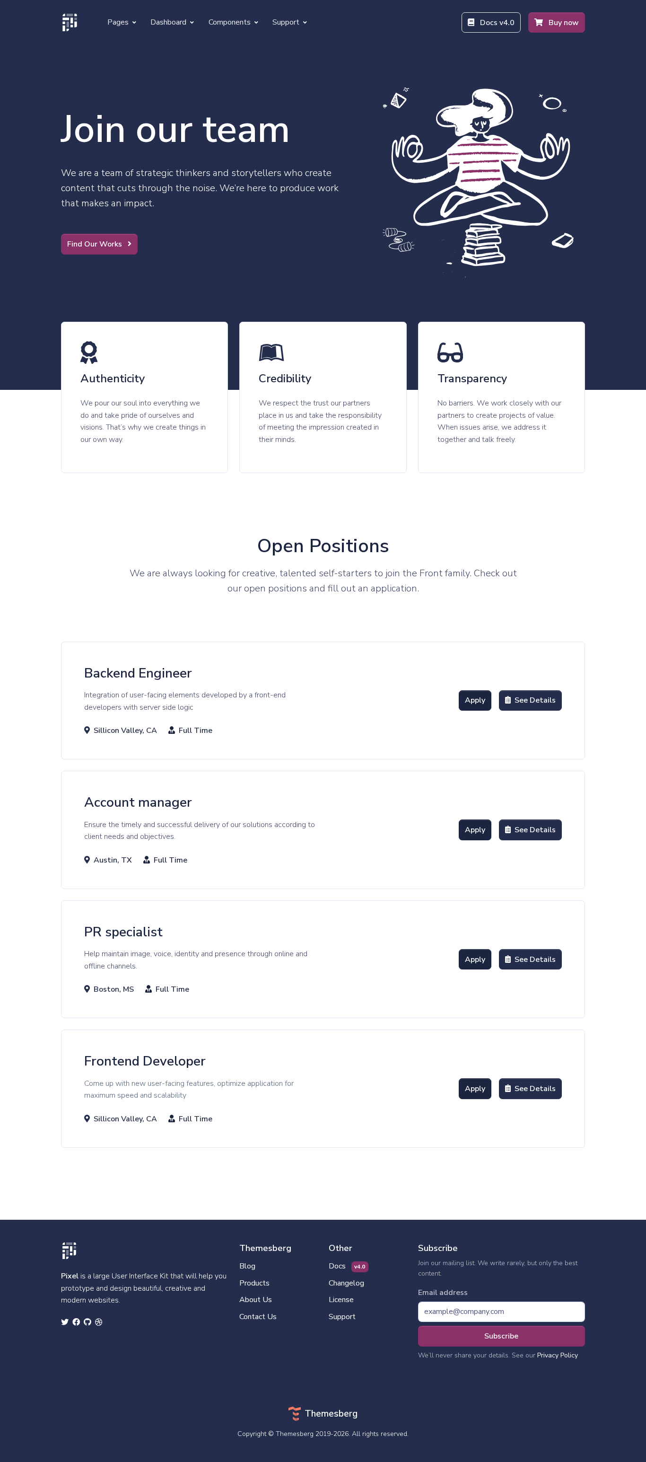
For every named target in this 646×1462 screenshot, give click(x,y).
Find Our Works (95, 244)
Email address (443, 1293)
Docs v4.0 (496, 23)
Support (286, 22)
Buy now (563, 23)
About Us (255, 1300)
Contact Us (258, 1317)
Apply (475, 700)
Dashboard (169, 22)
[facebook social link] (76, 1323)
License (341, 1300)
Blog (247, 1266)
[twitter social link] (65, 1323)
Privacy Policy (557, 1355)
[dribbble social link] (99, 1323)
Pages (119, 22)
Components (231, 22)
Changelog (346, 1283)
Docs (347, 1266)
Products (254, 1283)
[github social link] (87, 1323)
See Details (535, 700)
